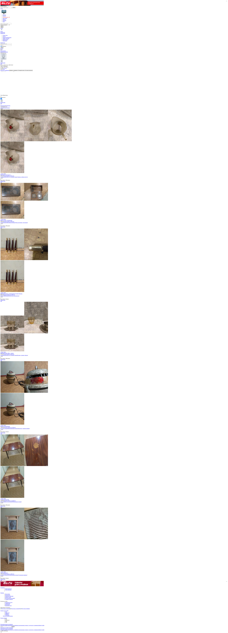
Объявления (7, 603)
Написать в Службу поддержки (6, 627)
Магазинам (7, 604)
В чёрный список (21, 70)
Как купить (7, 593)
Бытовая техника (3, 428)
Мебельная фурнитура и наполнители (11, 295)
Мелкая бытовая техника (13, 428)
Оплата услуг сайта (4, 610)
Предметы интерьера (11, 222)
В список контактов (28, 70)
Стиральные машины (22, 575)
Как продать (7, 595)
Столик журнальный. (4, 499)
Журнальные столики (17, 501)
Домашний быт (3, 176)
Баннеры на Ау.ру (8, 602)
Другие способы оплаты (8, 616)
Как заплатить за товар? (10, 598)
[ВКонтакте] (1, 98)
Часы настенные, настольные (22, 222)
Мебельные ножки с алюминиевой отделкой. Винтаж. (11, 293)
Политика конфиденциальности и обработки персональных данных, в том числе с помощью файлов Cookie (22, 625)
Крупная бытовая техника (13, 575)
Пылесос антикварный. (5, 426)
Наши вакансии (8, 588)
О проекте (2, 587)
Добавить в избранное (13, 70)
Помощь (2, 592)
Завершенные (7, 105)
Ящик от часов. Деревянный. (6, 220)
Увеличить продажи (9, 596)
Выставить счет (8, 605)
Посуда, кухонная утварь (12, 176)
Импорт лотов (8, 597)
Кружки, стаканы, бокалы (22, 355)
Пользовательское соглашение (6, 624)
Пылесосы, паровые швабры (24, 428)
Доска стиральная (4, 572)
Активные (2, 105)
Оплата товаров (3, 618)
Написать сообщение (4, 70)
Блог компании (8, 589)
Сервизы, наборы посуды (22, 176)
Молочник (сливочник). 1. (5, 174)
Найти (2, 26)
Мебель (2, 295)
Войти (1, 48)
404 (1, 63)
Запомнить (4, 46)
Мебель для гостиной (8, 501)
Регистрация (3, 50)
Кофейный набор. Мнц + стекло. (7, 353)
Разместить (2, 32)
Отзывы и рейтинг (9, 599)
